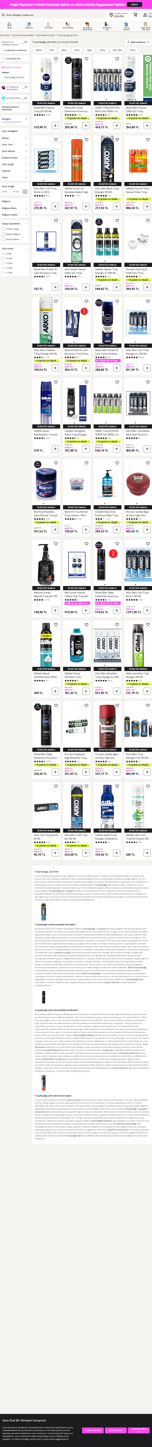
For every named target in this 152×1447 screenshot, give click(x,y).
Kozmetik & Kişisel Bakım (23, 35)
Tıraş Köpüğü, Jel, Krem (68, 35)
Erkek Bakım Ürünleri (46, 35)
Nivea (77, 50)
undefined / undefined (16, 50)
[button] (106, 99)
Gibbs (64, 50)
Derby (102, 50)
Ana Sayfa (4, 35)
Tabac (132, 50)
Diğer (89, 50)
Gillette (38, 50)
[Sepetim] (135, 15)
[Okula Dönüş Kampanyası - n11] (76, 4)
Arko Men (117, 50)
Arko (52, 50)
